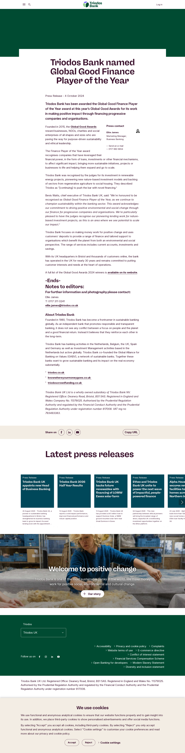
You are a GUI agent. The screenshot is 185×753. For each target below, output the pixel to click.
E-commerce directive (151, 650)
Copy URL (131, 432)
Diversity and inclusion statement (145, 666)
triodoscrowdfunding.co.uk (65, 382)
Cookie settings (110, 742)
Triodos (27, 624)
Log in (159, 4)
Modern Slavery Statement (148, 662)
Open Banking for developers (110, 662)
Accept (72, 742)
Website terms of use (120, 650)
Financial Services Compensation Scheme (139, 658)
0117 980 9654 (116, 149)
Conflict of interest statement (147, 654)
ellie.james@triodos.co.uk (61, 305)
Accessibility (104, 646)
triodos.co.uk (56, 372)
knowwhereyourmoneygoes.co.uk (69, 377)
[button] (182, 502)
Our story (94, 594)
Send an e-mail (116, 146)
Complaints (157, 646)
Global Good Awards (84, 126)
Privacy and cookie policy (131, 646)
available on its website (122, 272)
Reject (88, 742)
